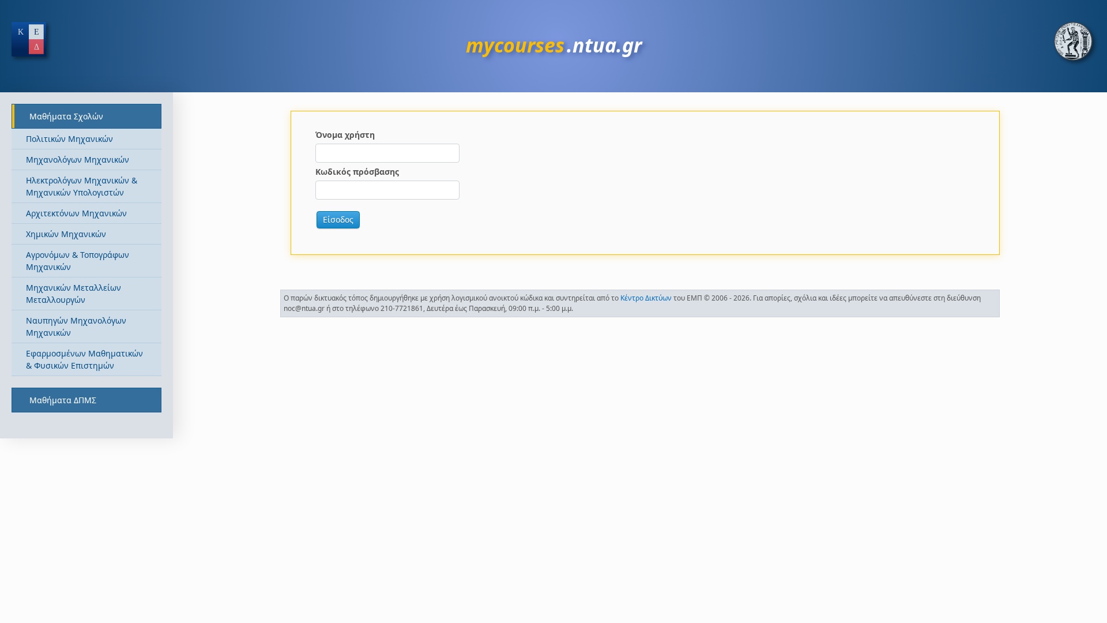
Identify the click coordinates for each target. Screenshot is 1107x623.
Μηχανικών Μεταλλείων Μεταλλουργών (73, 293)
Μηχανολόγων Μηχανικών (77, 159)
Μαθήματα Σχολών (66, 116)
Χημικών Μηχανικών (66, 233)
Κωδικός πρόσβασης (357, 171)
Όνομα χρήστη (345, 134)
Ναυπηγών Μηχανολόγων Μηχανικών (76, 326)
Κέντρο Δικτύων (646, 298)
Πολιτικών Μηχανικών (69, 138)
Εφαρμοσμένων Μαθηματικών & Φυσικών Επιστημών (84, 359)
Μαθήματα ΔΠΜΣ (62, 400)
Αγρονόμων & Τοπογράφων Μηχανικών (77, 260)
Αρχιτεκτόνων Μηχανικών (76, 213)
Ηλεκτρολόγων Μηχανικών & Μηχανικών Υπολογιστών (81, 186)
